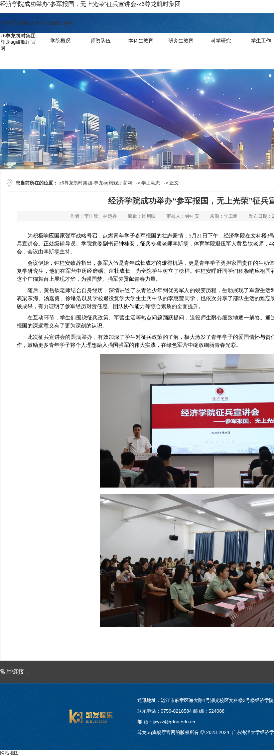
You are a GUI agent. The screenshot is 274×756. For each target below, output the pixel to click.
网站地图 (9, 752)
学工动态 (150, 182)
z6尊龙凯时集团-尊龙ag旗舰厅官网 (36, 22)
